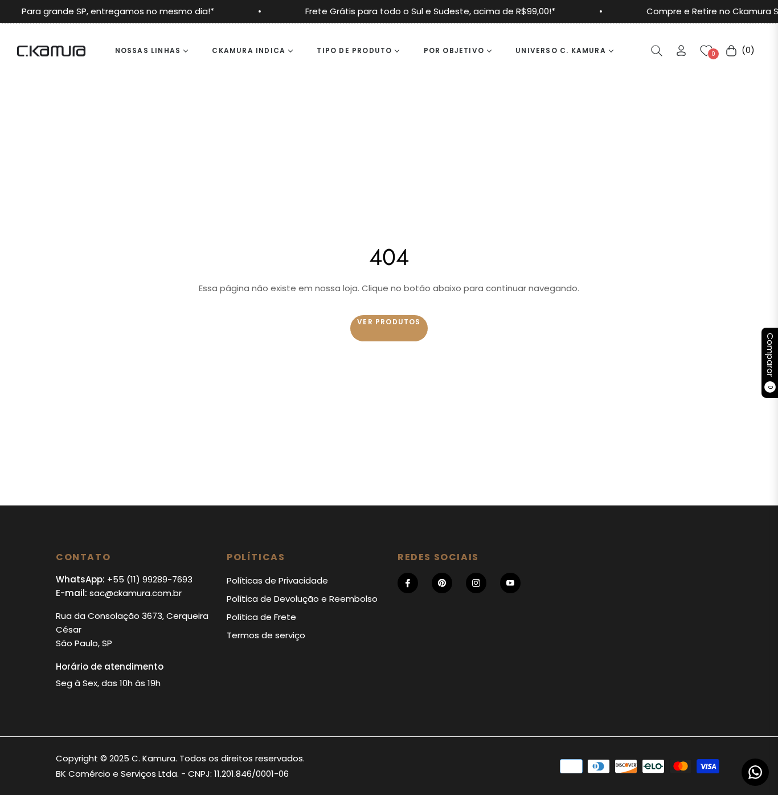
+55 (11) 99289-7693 (150, 579)
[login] (681, 50)
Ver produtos (388, 322)
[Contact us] (755, 772)
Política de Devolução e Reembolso (302, 599)
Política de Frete (261, 617)
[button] (656, 50)
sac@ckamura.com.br (135, 593)
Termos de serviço (266, 635)
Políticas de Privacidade (277, 580)
